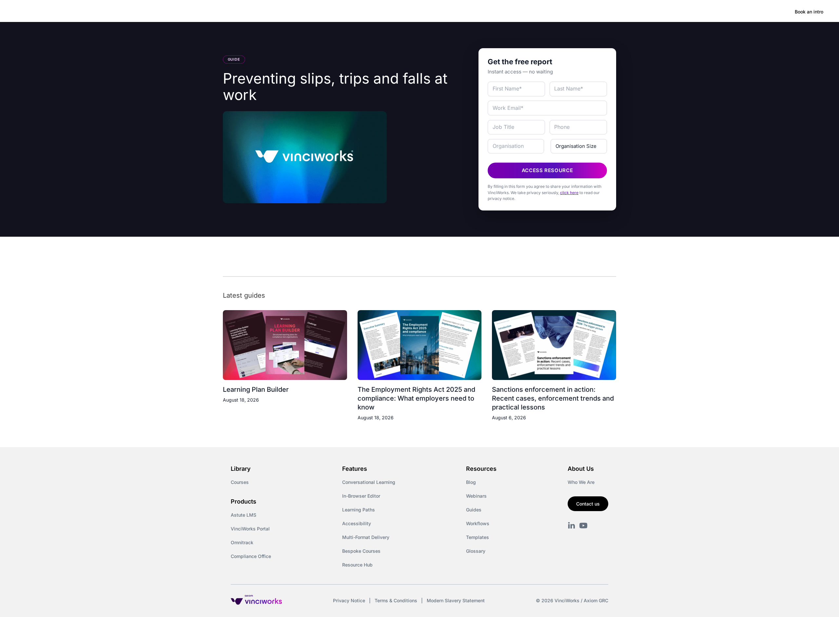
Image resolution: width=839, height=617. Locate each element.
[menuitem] (115, 11)
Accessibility (356, 523)
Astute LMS (243, 515)
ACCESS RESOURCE (547, 170)
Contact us (588, 504)
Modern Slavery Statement (456, 600)
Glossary (475, 551)
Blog (471, 482)
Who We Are (581, 482)
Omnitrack (242, 542)
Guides (473, 509)
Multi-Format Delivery (365, 537)
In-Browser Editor (361, 496)
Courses (240, 482)
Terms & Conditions (396, 600)
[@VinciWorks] (583, 525)
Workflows (477, 523)
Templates (477, 537)
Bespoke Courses (361, 551)
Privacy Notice (349, 600)
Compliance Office (251, 556)
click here (569, 192)
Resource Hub (357, 564)
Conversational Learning (368, 482)
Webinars (476, 496)
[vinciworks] (572, 525)
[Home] (63, 12)
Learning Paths (358, 509)
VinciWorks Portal (250, 528)
